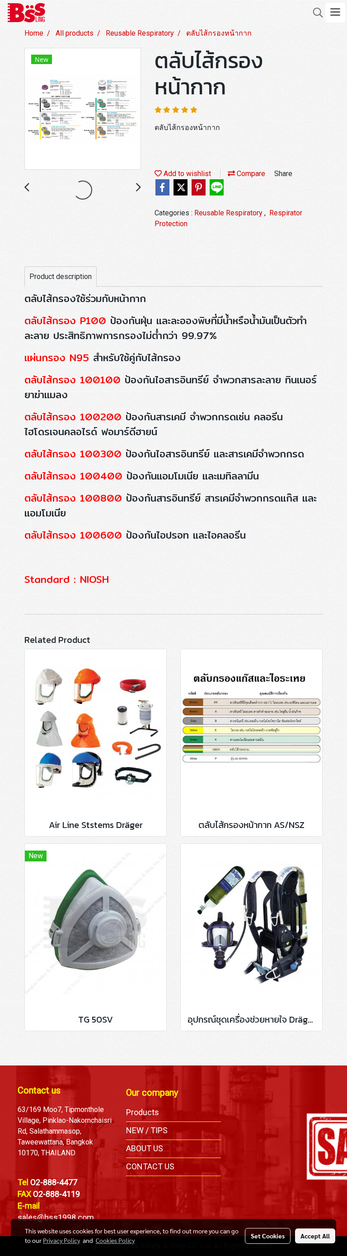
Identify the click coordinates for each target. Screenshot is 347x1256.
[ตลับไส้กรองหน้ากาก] (83, 109)
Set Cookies (268, 1236)
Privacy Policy (61, 1240)
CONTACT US (150, 1166)
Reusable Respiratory (229, 213)
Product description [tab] (60, 276)
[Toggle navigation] (335, 13)
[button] (315, 13)
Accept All (315, 1236)
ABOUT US (144, 1148)
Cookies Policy (115, 1240)
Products (142, 1112)
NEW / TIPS (147, 1130)
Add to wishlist (186, 173)
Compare (250, 173)
